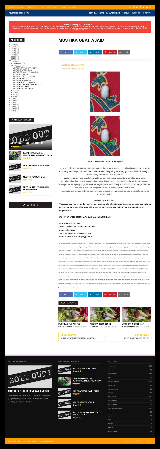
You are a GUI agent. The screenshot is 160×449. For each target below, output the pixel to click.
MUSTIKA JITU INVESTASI (73, 65)
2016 (13, 100)
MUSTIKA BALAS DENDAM (22, 70)
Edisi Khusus (112, 373)
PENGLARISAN (112, 400)
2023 (13, 51)
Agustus (18, 66)
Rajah (110, 416)
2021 (13, 55)
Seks (109, 419)
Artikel (110, 370)
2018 (15, 61)
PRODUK (125, 13)
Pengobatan (112, 404)
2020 (13, 57)
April (15, 96)
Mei (14, 94)
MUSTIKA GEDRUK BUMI (73, 68)
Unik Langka (112, 431)
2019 (13, 59)
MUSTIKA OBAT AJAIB (21, 86)
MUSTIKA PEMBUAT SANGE (23, 88)
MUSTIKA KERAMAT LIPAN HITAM (25, 68)
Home (125, 441)
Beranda (31, 7)
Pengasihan (112, 397)
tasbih (110, 427)
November (17, 63)
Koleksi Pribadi (113, 389)
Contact (149, 441)
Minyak (110, 393)
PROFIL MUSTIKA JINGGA (49, 7)
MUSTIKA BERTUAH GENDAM (23, 76)
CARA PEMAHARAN (69, 7)
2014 (13, 104)
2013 (13, 107)
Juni (14, 92)
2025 (13, 46)
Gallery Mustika (114, 381)
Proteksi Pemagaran (115, 408)
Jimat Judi (111, 385)
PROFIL (101, 13)
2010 (13, 111)
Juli (14, 90)
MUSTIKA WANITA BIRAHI (22, 78)
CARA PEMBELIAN (113, 13)
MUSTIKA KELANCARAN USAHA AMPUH (27, 84)
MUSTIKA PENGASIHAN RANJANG (25, 72)
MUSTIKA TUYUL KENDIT (22, 80)
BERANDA (92, 13)
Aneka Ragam (112, 366)
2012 (13, 109)
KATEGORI (136, 13)
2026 (13, 44)
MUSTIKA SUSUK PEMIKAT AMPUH (28, 391)
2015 (13, 102)
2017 (13, 98)
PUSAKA (146, 13)
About (132, 441)
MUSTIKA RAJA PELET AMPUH (24, 82)
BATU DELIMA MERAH (21, 74)
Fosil (110, 377)
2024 (13, 49)
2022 (13, 53)
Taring (110, 423)
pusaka (110, 412)
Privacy (140, 441)
